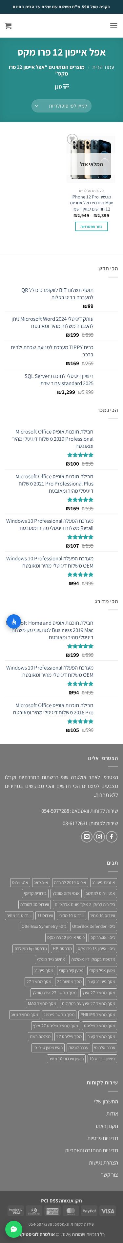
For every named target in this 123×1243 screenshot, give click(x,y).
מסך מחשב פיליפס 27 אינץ (55, 1026)
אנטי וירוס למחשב (100, 893)
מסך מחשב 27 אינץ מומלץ (54, 993)
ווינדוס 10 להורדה (34, 904)
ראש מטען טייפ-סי (48, 1047)
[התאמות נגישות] (14, 621)
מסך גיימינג (43, 970)
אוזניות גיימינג (103, 882)
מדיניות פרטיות (102, 1138)
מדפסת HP (62, 948)
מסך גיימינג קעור (101, 981)
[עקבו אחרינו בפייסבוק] (111, 837)
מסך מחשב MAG (42, 1003)
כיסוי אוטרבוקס (103, 937)
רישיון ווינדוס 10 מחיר (66, 1059)
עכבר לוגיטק (78, 1047)
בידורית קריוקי (35, 893)
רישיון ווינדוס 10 (102, 1059)
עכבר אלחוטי (104, 1047)
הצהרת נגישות (103, 1162)
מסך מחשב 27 (39, 981)
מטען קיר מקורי (71, 970)
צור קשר (109, 1174)
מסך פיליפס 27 (69, 1036)
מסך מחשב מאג (24, 1014)
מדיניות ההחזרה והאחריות (91, 1150)
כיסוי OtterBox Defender (93, 926)
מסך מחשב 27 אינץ (98, 993)
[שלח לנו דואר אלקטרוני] (86, 837)
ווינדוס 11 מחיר (19, 915)
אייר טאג (41, 882)
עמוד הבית (103, 67)
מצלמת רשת (40, 1036)
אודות (112, 1113)
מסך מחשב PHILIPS (97, 1014)
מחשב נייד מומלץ (51, 959)
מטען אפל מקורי (102, 970)
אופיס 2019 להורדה (70, 882)
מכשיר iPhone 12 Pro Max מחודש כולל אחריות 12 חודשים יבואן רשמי (91, 203)
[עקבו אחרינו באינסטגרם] (99, 837)
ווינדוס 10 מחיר (102, 915)
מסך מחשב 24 (69, 981)
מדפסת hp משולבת (30, 948)
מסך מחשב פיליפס (99, 1026)
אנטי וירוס (20, 882)
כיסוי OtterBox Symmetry (44, 926)
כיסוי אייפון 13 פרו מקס (96, 948)
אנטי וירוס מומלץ (66, 893)
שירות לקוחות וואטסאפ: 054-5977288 (61, 1224)
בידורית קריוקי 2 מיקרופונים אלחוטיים (85, 904)
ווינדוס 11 (45, 915)
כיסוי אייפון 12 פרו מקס (66, 937)
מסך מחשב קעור (101, 1036)
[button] (114, 25)
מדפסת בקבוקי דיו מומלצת (93, 959)
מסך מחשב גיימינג (59, 1014)
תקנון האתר (106, 1126)
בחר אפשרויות (91, 226)
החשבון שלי (106, 1101)
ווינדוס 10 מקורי (71, 915)
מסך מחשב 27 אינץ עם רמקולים (88, 1003)
